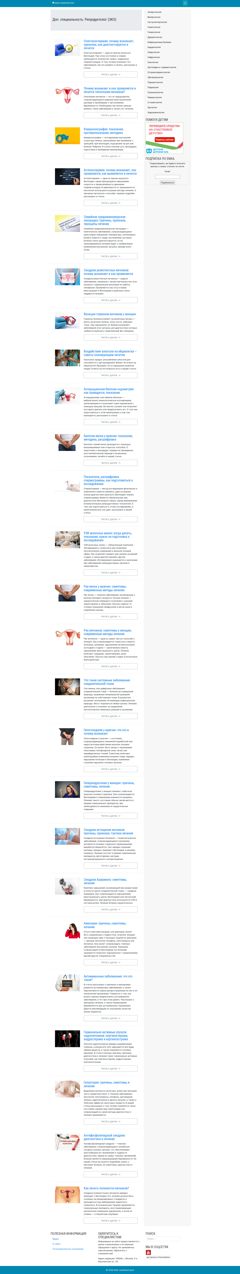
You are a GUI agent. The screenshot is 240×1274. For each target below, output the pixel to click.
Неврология (154, 52)
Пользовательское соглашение (68, 1249)
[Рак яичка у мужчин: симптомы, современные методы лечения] (67, 593)
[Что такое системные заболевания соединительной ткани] (67, 686)
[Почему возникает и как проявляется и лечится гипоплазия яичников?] (67, 94)
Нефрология (154, 57)
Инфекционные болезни (159, 42)
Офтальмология (155, 77)
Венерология (154, 17)
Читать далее (110, 74)
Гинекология (154, 32)
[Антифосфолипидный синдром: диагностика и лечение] (67, 1142)
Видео (56, 1239)
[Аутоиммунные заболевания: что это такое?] (67, 982)
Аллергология (154, 12)
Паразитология (155, 82)
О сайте (56, 1244)
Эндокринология (156, 112)
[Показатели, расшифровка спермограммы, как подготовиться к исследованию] (67, 483)
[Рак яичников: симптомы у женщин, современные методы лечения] (67, 636)
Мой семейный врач (64, 3)
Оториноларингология (159, 72)
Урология (152, 107)
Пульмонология (155, 92)
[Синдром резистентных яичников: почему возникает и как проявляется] (67, 276)
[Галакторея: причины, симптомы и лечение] (67, 1089)
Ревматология (155, 97)
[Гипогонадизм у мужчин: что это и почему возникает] (67, 736)
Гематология (154, 27)
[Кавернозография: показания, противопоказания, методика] (67, 135)
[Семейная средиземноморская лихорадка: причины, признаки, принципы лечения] (67, 223)
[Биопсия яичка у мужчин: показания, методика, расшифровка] (67, 442)
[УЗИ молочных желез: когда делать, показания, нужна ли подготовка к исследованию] (67, 539)
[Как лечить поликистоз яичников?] (67, 1194)
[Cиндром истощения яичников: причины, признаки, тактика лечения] (67, 836)
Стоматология (155, 102)
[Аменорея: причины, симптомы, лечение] (67, 930)
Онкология (153, 62)
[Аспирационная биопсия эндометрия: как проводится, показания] (67, 395)
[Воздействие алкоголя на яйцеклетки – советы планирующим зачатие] (67, 357)
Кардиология (154, 47)
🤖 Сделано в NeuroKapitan (158, 1257)
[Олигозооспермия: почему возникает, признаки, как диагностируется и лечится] (67, 47)
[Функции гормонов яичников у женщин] (67, 320)
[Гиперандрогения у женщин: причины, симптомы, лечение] (67, 789)
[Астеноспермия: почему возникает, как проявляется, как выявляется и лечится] (67, 176)
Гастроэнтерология (157, 22)
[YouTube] (148, 1252)
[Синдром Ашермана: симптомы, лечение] (67, 886)
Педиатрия (153, 87)
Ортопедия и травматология (162, 67)
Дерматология (155, 37)
